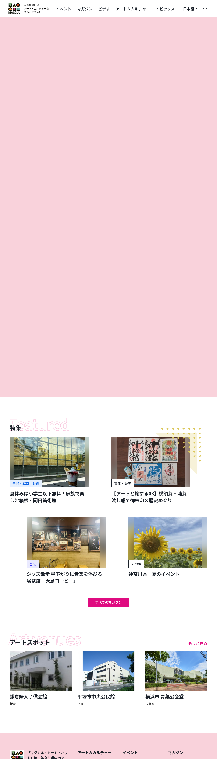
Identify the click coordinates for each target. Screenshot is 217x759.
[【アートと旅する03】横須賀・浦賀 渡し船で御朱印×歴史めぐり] (150, 470)
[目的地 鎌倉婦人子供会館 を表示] (41, 678)
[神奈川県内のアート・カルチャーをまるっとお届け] (29, 8)
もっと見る (197, 643)
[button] (63, 8)
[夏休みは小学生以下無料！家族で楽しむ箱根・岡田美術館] (49, 470)
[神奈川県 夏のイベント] (167, 547)
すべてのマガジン (108, 602)
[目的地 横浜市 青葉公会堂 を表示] (176, 678)
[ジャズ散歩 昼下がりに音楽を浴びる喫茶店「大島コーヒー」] (66, 550)
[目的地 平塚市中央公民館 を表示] (108, 678)
